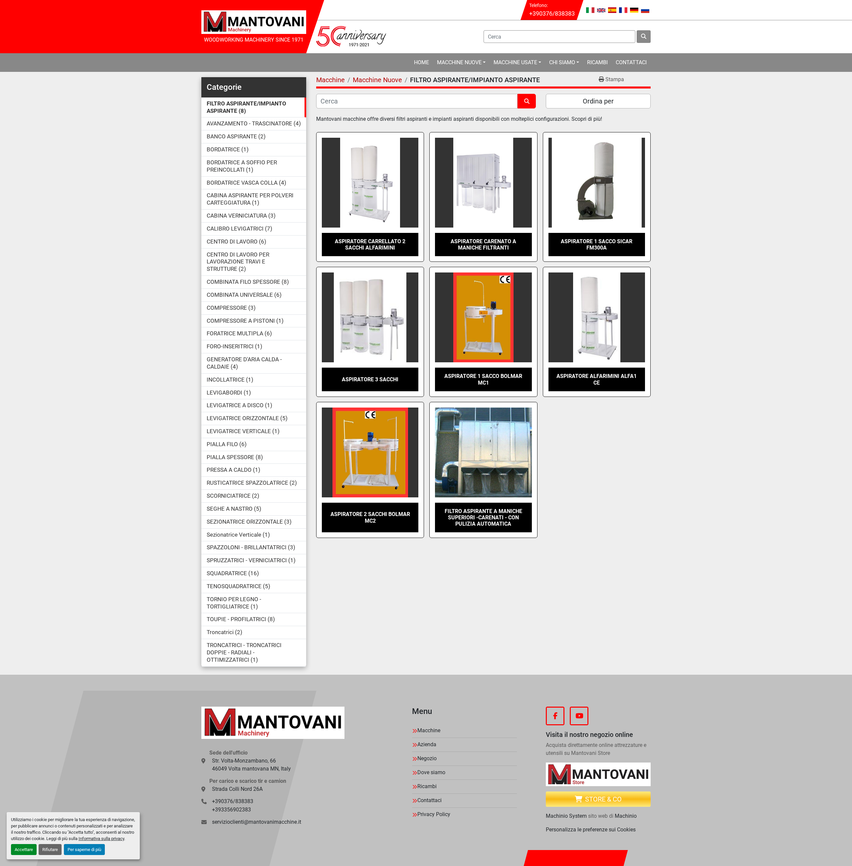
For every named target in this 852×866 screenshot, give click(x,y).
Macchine (428, 730)
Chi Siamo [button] (562, 62)
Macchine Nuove (459, 62)
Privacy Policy (433, 814)
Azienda (426, 744)
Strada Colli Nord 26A (237, 789)
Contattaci (631, 62)
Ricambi (597, 62)
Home (421, 62)
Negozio (427, 758)
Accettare (24, 849)
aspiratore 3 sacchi (370, 379)
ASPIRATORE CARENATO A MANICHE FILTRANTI (483, 244)
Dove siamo (431, 772)
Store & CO (603, 799)
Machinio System (566, 816)
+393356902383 (231, 809)
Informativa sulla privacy (101, 838)
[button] (461, 63)
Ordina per (598, 101)
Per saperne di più (84, 849)
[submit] (644, 36)
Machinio (626, 816)
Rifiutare (50, 849)
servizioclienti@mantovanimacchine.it (256, 822)
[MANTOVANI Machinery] (272, 723)
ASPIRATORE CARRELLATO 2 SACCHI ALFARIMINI (370, 244)
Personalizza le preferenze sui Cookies (591, 829)
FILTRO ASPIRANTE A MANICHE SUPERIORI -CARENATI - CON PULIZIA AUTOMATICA (483, 517)
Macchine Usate (515, 62)
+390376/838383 (552, 13)
